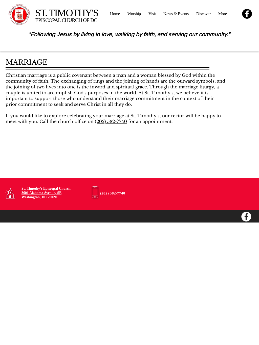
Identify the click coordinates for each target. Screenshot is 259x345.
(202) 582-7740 (111, 121)
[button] (203, 14)
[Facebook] (247, 14)
